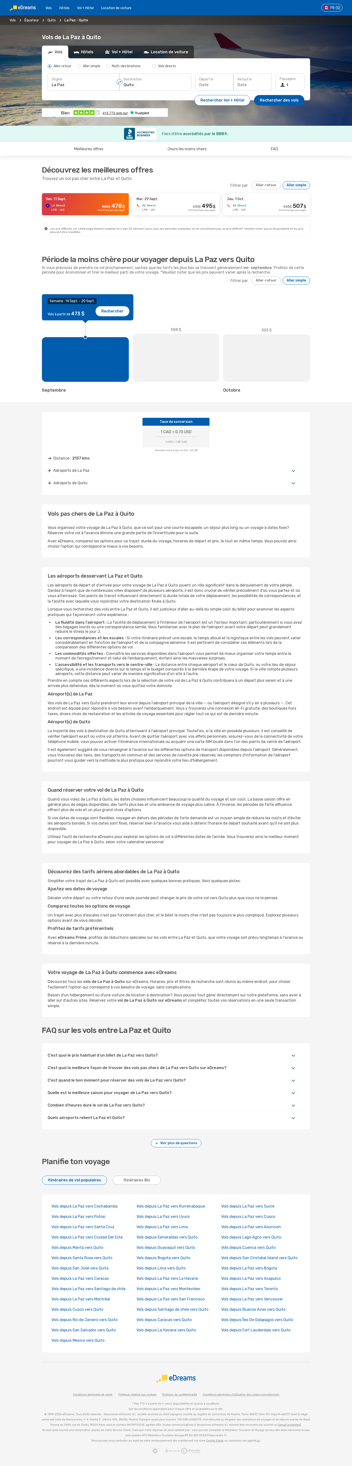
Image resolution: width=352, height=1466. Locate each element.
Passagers (288, 79)
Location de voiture (116, 8)
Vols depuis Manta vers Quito (77, 1247)
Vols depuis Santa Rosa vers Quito (81, 1258)
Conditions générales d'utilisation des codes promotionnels (241, 1394)
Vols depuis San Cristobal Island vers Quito (259, 1258)
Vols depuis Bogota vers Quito (163, 1258)
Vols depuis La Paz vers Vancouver (252, 1299)
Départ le (206, 79)
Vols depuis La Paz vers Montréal (80, 1299)
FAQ (274, 149)
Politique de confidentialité (179, 1394)
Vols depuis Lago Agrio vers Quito (251, 1237)
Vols (48, 8)
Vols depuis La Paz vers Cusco (248, 1216)
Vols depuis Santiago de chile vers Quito (172, 1309)
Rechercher (112, 311)
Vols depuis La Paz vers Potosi (78, 1216)
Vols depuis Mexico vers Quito (77, 1340)
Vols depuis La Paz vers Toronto (249, 1288)
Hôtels (64, 8)
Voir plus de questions (178, 1143)
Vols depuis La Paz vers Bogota (249, 1268)
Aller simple (296, 185)
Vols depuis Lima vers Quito (161, 1268)
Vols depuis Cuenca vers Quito (248, 1247)
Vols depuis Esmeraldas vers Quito (167, 1237)
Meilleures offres (88, 149)
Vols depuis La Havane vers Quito (166, 1330)
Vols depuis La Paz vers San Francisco (170, 1299)
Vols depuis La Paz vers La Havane (167, 1278)
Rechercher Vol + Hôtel (222, 100)
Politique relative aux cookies (137, 1394)
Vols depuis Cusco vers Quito (77, 1309)
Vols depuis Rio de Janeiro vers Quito (84, 1319)
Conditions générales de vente (93, 1394)
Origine (57, 79)
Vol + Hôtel (85, 8)
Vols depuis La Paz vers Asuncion (251, 1227)
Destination (133, 79)
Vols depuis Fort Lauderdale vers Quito (255, 1330)
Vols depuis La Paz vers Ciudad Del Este (87, 1237)
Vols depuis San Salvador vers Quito (83, 1330)
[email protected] (289, 1424)
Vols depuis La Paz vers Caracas (80, 1278)
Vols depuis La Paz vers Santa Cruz (82, 1227)
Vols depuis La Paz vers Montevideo (168, 1288)
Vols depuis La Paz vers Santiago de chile (88, 1288)
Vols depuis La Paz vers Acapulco (251, 1278)
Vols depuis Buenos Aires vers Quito (253, 1309)
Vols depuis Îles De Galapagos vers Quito (257, 1319)
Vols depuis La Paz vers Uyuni (163, 1216)
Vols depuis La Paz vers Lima (162, 1227)
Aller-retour (266, 185)
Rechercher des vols (279, 100)
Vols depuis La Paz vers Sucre (247, 1206)
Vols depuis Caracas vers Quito (164, 1319)
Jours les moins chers (186, 149)
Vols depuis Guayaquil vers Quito (165, 1247)
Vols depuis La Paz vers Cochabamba (84, 1206)
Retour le (245, 79)
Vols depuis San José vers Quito (79, 1268)
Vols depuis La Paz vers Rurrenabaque (170, 1206)
